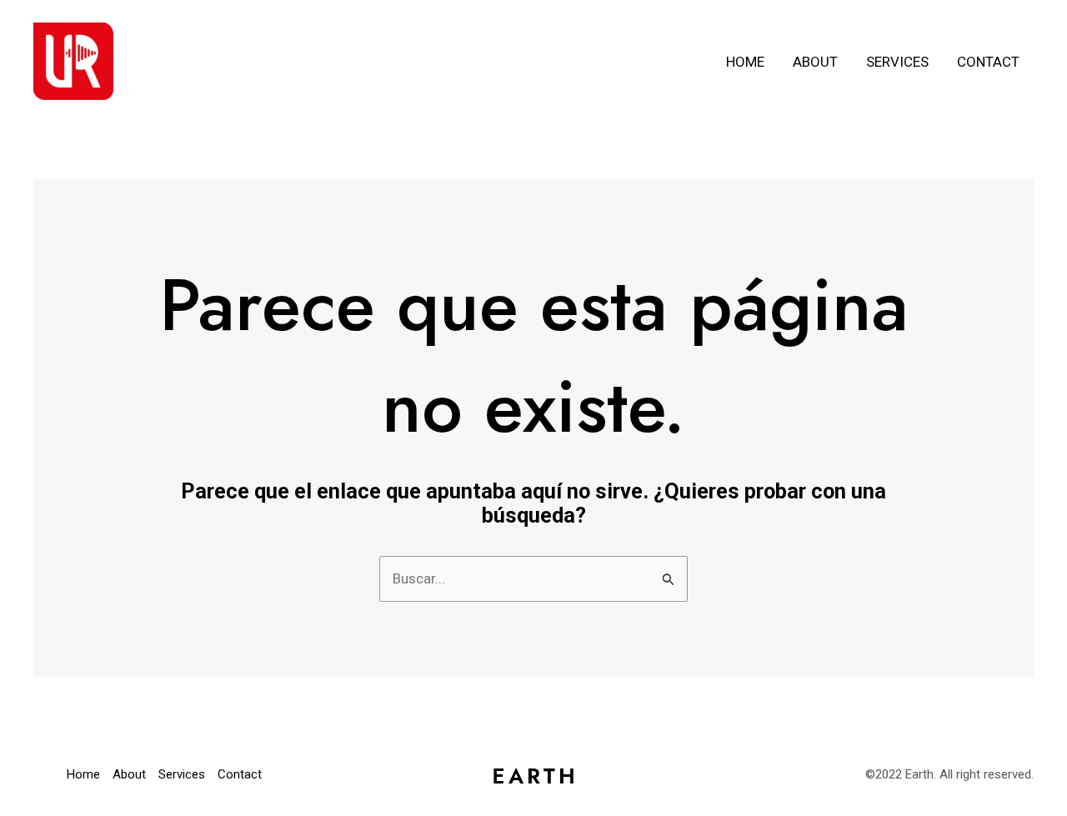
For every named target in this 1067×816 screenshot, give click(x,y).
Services (897, 61)
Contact (988, 61)
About (815, 61)
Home (745, 61)
